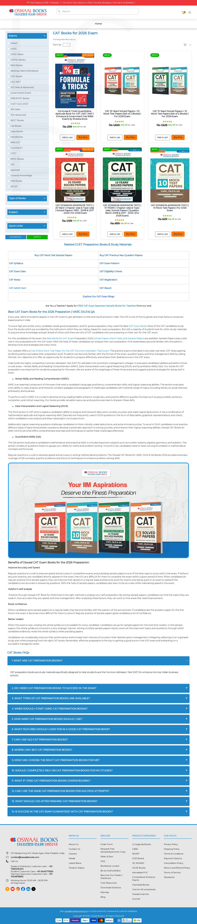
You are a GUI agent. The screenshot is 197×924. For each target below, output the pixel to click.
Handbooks (17, 137)
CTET (13, 153)
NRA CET (15, 142)
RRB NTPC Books (20, 98)
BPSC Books (17, 159)
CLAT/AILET (17, 148)
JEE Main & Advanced (22, 87)
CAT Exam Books (138, 326)
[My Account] (190, 12)
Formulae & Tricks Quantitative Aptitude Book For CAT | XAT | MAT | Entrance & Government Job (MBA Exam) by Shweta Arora (74, 115)
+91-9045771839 (45, 871)
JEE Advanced (18, 115)
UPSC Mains (17, 54)
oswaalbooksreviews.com (76, 911)
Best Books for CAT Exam (60, 338)
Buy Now (83, 137)
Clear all (16, 237)
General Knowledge (21, 175)
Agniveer (15, 170)
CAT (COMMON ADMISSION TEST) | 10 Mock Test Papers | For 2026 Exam (170, 208)
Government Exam (21, 93)
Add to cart (67, 137)
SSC (13, 164)
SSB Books (16, 181)
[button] (76, 123)
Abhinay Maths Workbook (24, 71)
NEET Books (17, 120)
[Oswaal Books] (28, 12)
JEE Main (15, 109)
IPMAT (14, 43)
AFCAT (14, 186)
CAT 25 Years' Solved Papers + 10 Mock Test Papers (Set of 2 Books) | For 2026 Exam (122, 114)
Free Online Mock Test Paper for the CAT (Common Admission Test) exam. (69, 351)
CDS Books (16, 76)
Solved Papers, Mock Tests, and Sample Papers (119, 338)
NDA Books (17, 65)
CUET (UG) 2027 (19, 104)
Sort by (57, 44)
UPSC (14, 49)
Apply (37, 237)
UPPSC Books (18, 60)
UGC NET (16, 82)
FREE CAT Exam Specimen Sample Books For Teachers (106, 306)
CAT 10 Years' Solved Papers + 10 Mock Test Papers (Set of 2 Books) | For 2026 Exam (170, 114)
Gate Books (17, 131)
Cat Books (16, 126)
